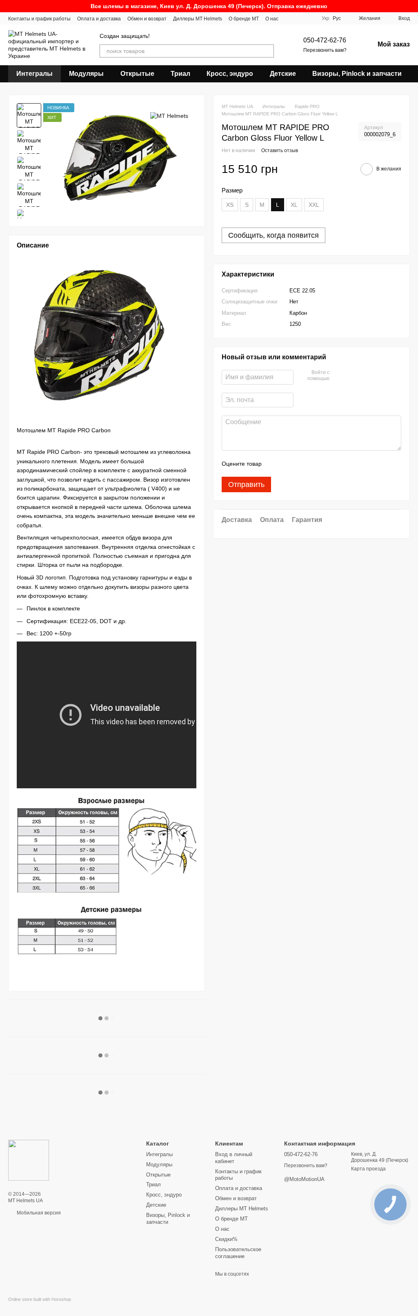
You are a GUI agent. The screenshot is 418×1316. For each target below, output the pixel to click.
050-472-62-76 (324, 40)
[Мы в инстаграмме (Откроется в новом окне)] (308, 18)
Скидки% (226, 1239)
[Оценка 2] (288, 464)
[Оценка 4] (314, 464)
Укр (325, 18)
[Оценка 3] (301, 464)
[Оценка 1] (275, 464)
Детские (283, 73)
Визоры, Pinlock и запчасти (357, 73)
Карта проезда (368, 1169)
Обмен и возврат (147, 19)
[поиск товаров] (267, 51)
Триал (180, 73)
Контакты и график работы (39, 19)
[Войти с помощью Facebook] (338, 376)
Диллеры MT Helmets (197, 19)
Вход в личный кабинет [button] (233, 1157)
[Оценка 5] (327, 464)
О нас (271, 19)
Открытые (137, 73)
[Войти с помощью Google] (351, 376)
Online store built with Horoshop (39, 1299)
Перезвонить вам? (325, 50)
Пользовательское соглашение (238, 1252)
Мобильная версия (38, 1213)
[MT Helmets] (169, 115)
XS (229, 204)
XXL (314, 204)
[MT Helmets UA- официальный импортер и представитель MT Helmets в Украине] (28, 1160)
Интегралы (34, 73)
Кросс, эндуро (230, 73)
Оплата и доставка (99, 19)
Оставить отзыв (279, 150)
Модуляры (86, 73)
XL (294, 204)
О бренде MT (244, 19)
